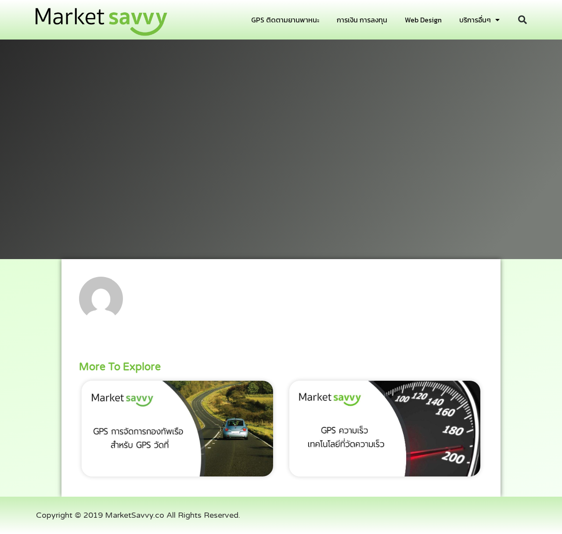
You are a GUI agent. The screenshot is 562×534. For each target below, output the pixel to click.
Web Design (423, 19)
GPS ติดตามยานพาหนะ (285, 19)
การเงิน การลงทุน (362, 19)
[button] (522, 20)
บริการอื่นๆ (475, 19)
